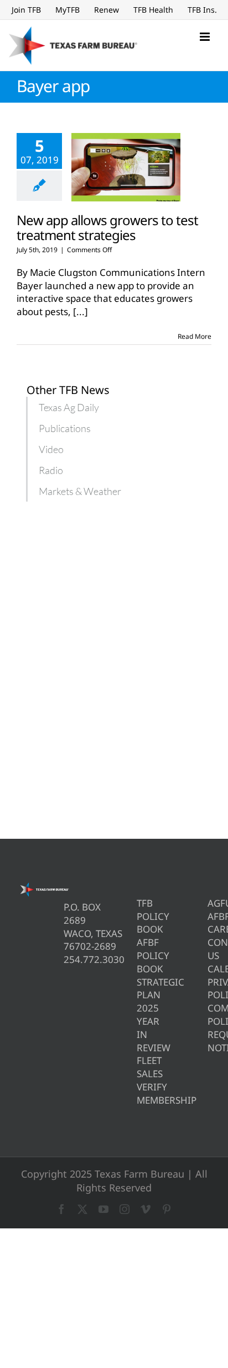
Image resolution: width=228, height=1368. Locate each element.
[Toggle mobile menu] (205, 36)
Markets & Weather (80, 491)
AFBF (209, 916)
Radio (51, 470)
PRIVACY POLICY (209, 989)
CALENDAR (209, 968)
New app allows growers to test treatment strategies (107, 227)
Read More (194, 336)
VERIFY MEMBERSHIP (139, 1093)
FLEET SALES (139, 1067)
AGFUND (209, 903)
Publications (65, 428)
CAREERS (209, 929)
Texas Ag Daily (69, 407)
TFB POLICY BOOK (139, 916)
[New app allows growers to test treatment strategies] (125, 167)
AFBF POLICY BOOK (139, 955)
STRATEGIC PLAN (139, 989)
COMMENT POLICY (209, 1015)
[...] (80, 311)
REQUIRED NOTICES (209, 1041)
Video (51, 449)
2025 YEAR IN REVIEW (139, 1027)
